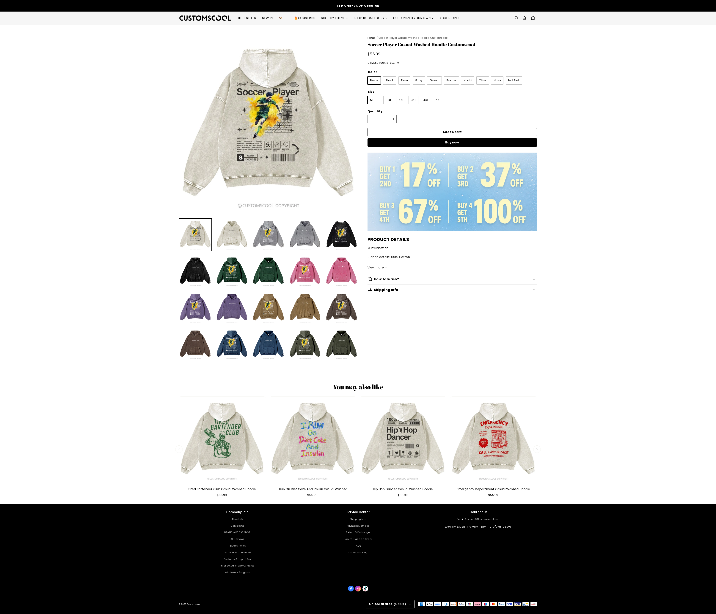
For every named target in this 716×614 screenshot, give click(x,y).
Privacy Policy (237, 545)
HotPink (514, 80)
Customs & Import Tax (237, 559)
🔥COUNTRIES (304, 18)
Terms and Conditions (238, 552)
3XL (413, 100)
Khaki (468, 80)
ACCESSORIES (449, 18)
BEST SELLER (247, 18)
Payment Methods (358, 526)
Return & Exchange (358, 532)
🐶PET (283, 18)
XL (390, 100)
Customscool (193, 604)
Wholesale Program (237, 572)
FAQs (358, 545)
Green (434, 80)
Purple (451, 80)
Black (389, 80)
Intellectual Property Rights (237, 565)
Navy (497, 80)
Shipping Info (358, 519)
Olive (482, 80)
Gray (419, 80)
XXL (401, 100)
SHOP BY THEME (333, 18)
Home (372, 38)
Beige (374, 80)
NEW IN (267, 18)
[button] (516, 18)
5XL (438, 100)
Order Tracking (358, 552)
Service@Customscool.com (482, 519)
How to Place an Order (358, 539)
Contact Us (237, 526)
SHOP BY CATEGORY (369, 18)
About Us (237, 519)
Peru (404, 80)
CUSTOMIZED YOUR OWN (412, 18)
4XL (425, 100)
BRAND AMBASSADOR (237, 532)
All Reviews (237, 539)
